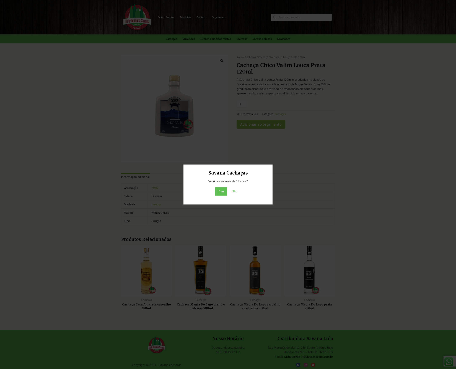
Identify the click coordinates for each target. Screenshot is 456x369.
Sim (221, 191)
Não (234, 191)
